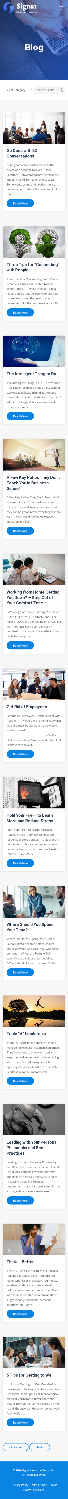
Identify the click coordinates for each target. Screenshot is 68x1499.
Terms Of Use (38, 1484)
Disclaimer (38, 1489)
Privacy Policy (20, 1484)
